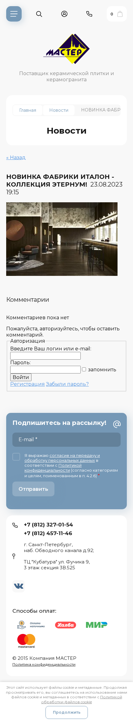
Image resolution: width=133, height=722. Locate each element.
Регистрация (27, 384)
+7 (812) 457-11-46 (48, 533)
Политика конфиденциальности (43, 664)
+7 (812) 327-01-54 (48, 525)
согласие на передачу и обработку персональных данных (62, 458)
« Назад (16, 157)
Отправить (33, 489)
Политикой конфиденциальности (53, 468)
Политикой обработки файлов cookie (81, 699)
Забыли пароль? (67, 384)
